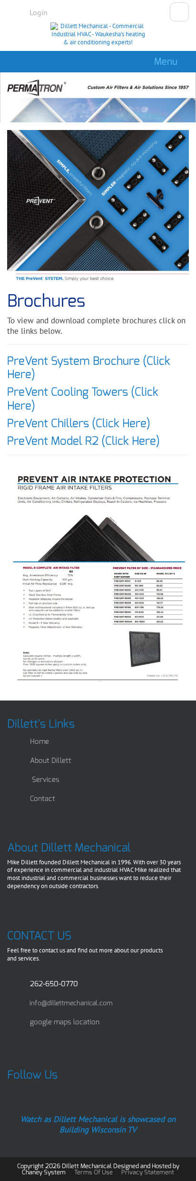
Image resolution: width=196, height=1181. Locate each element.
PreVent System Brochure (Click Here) (88, 367)
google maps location (64, 1022)
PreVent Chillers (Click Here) (78, 423)
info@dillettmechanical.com (71, 1003)
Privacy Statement (147, 1172)
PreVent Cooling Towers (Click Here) (82, 398)
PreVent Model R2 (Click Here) (83, 441)
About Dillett (50, 760)
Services (45, 779)
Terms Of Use (93, 1172)
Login (38, 12)
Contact (42, 798)
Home (39, 741)
